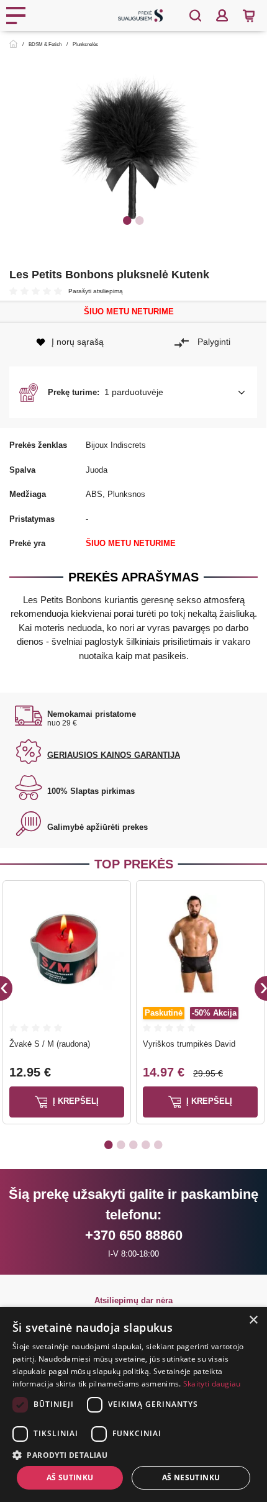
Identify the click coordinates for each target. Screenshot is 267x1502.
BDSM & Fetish (45, 44)
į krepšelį (74, 1101)
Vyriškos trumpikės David (189, 1044)
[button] (133, 392)
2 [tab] (140, 220)
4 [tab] (146, 1144)
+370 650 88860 (134, 1235)
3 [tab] (133, 1144)
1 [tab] (127, 220)
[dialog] (133, 1404)
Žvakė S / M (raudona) (49, 1044)
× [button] (253, 1320)
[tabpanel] (133, 151)
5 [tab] (158, 1144)
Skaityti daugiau (212, 1383)
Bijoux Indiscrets (116, 445)
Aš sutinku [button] (70, 1477)
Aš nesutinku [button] (191, 1477)
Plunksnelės (85, 44)
